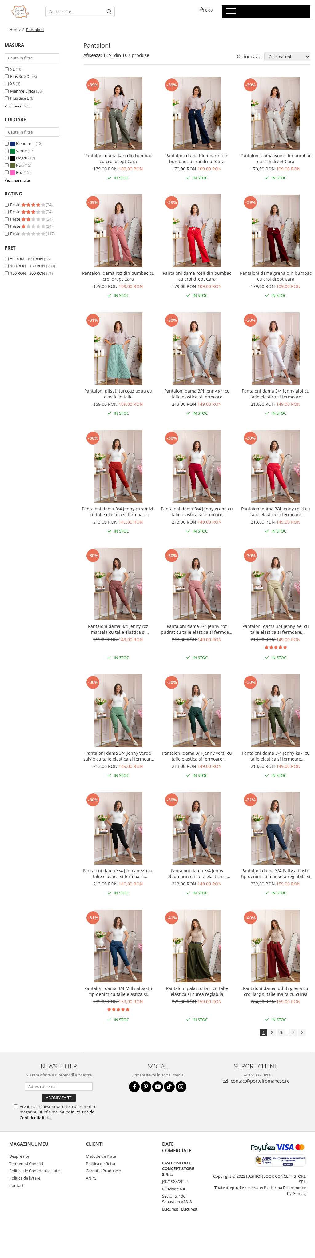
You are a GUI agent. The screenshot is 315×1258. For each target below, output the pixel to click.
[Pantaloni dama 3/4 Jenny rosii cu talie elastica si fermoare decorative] (275, 466)
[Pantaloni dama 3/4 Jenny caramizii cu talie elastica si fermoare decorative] (118, 466)
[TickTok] (169, 1086)
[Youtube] (157, 1086)
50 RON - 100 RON (26, 259)
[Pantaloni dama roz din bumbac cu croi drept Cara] (118, 230)
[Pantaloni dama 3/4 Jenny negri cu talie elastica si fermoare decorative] (118, 828)
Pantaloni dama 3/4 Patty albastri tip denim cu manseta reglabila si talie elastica (275, 873)
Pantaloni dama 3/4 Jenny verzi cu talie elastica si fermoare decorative (197, 756)
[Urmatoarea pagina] (302, 1032)
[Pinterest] (146, 1086)
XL (12, 69)
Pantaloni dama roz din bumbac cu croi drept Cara (118, 276)
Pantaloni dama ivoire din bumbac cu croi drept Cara (275, 158)
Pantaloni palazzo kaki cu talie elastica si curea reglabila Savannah (197, 991)
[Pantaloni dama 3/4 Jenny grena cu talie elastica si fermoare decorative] (197, 466)
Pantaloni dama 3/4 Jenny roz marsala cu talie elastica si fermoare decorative (118, 629)
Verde (21, 151)
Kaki (20, 165)
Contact (16, 1185)
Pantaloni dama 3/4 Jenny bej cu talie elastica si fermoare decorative (275, 629)
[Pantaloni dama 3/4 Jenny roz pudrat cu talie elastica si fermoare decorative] (197, 584)
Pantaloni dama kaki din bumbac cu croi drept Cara (118, 158)
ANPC (91, 1178)
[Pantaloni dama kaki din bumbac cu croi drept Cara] (118, 113)
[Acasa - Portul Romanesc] (20, 12)
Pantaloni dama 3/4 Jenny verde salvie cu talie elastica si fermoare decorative (118, 756)
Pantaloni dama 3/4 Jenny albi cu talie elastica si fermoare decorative (275, 394)
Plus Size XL (20, 76)
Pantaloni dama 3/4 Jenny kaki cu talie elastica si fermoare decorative (276, 756)
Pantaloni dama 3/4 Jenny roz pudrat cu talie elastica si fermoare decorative (197, 629)
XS (12, 83)
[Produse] (231, 13)
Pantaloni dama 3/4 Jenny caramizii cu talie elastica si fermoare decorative (118, 511)
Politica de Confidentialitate (34, 1170)
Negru (21, 158)
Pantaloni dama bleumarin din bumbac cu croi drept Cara (197, 158)
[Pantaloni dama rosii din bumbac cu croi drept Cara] (197, 230)
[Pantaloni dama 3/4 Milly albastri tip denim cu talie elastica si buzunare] (118, 946)
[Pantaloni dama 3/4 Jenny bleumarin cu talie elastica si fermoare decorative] (197, 828)
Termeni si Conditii (26, 1163)
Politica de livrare (24, 1178)
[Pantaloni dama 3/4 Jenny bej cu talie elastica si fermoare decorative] (275, 584)
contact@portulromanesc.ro (259, 1081)
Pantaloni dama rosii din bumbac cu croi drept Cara (197, 276)
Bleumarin (25, 143)
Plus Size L (19, 98)
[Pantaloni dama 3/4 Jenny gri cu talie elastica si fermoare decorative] (197, 348)
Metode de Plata (101, 1156)
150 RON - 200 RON (27, 273)
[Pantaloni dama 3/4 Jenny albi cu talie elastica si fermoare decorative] (275, 348)
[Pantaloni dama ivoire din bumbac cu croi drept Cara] (275, 113)
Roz (19, 172)
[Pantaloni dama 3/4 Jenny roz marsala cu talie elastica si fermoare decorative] (118, 584)
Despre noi (19, 1156)
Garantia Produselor (104, 1170)
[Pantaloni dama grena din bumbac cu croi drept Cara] (275, 230)
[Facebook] (134, 1086)
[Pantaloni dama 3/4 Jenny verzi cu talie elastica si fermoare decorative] (197, 710)
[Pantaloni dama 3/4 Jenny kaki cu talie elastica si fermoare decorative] (275, 710)
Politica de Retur (101, 1163)
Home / (17, 29)
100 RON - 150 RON (27, 266)
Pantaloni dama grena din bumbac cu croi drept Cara (276, 276)
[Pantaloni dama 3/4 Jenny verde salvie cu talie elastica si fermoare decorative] (118, 710)
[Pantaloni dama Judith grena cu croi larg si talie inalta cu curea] (275, 946)
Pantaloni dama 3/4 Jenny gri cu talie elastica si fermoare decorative (197, 394)
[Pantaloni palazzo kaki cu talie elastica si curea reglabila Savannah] (197, 946)
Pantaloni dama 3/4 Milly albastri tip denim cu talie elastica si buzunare (118, 991)
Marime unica (22, 91)
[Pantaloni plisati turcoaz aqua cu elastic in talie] (118, 348)
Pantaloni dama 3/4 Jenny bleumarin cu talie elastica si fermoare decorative (197, 873)
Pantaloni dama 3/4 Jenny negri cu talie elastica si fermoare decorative (118, 873)
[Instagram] (181, 1086)
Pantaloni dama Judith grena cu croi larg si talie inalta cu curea (275, 991)
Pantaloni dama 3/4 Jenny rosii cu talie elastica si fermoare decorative (275, 511)
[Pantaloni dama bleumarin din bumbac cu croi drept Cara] (197, 113)
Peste (15, 204)
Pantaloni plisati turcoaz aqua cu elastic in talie (118, 394)
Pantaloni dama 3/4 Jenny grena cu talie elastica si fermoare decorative (197, 511)
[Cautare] (109, 12)
